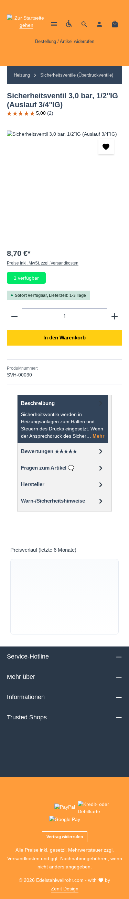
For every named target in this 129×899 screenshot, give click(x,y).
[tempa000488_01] (64, 182)
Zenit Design (64, 888)
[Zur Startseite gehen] (26, 24)
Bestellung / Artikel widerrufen (64, 41)
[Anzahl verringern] (14, 316)
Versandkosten (23, 858)
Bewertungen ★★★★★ (49, 451)
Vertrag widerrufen (64, 836)
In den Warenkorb (64, 337)
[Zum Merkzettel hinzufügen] (106, 146)
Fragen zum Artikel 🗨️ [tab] (47, 468)
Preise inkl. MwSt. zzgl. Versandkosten (42, 263)
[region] (64, 182)
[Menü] (54, 24)
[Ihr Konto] (99, 24)
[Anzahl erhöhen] (114, 316)
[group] (64, 596)
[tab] (63, 419)
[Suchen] (84, 24)
